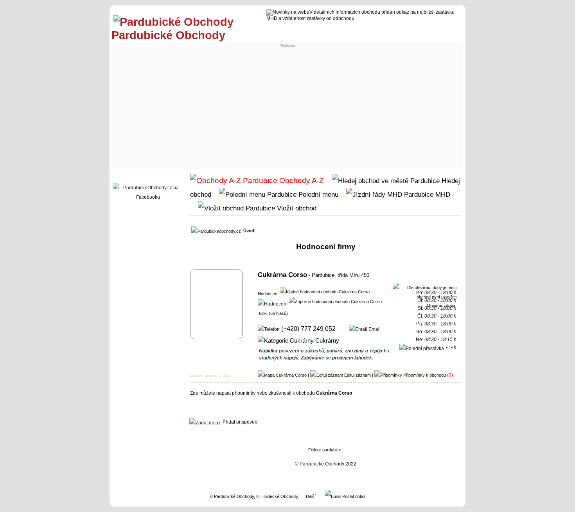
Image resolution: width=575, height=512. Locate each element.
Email (374, 329)
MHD (441, 194)
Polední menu (317, 194)
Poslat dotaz (353, 496)
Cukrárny (326, 341)
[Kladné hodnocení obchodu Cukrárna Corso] (325, 291)
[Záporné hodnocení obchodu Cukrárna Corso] (335, 301)
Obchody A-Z (300, 180)
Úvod (248, 230)
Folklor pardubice (324, 449)
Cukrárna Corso (282, 274)
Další (311, 496)
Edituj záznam (357, 375)
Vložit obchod (295, 208)
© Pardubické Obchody (232, 496)
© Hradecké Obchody (277, 496)
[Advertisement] (287, 108)
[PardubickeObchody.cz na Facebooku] (148, 197)
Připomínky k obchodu (424, 375)
